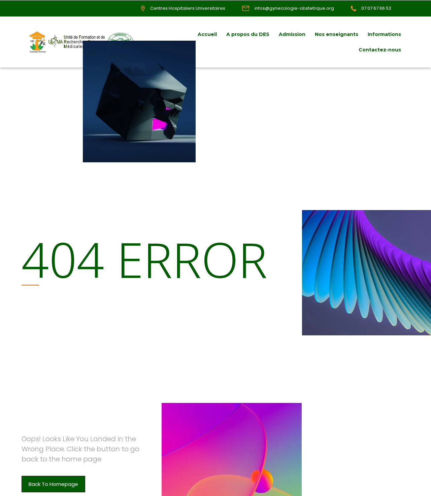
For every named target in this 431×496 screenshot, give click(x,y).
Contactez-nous (380, 50)
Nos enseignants (336, 34)
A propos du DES (247, 34)
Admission (292, 34)
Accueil (207, 34)
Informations (384, 34)
